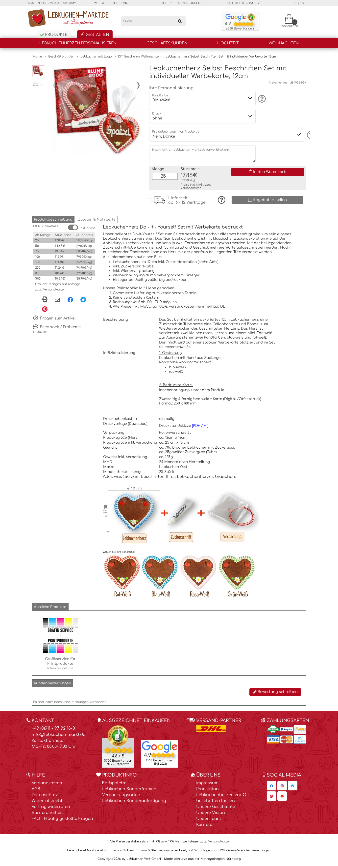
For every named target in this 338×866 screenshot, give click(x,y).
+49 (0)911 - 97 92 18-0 (53, 728)
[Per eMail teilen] (57, 300)
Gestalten (96, 34)
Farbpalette (114, 783)
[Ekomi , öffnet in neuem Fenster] (118, 746)
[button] (53, 219)
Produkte (56, 34)
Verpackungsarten (121, 795)
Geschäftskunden (166, 43)
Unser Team (208, 818)
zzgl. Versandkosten (50, 289)
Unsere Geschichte (215, 807)
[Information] (261, 99)
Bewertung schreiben (277, 692)
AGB (36, 789)
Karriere (204, 824)
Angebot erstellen (269, 200)
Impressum (207, 783)
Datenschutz (45, 795)
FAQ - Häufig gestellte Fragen (62, 818)
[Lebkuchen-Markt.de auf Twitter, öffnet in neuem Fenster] (292, 785)
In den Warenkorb (269, 172)
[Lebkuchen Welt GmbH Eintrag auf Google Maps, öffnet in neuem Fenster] (159, 747)
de (295, 3)
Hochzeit (228, 43)
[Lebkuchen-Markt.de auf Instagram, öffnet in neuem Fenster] (282, 785)
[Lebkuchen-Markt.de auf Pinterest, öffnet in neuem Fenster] (271, 796)
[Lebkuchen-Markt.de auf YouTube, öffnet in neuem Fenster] (282, 796)
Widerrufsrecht (47, 801)
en (302, 3)
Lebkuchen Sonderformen (129, 789)
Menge (158, 169)
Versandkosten (191, 188)
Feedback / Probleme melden (57, 329)
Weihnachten (284, 43)
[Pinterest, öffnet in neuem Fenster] (45, 309)
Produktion (207, 789)
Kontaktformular (48, 740)
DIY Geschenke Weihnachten (139, 56)
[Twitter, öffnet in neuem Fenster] (83, 299)
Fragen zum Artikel (57, 318)
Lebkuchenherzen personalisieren (78, 43)
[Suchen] (180, 21)
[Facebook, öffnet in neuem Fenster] (70, 299)
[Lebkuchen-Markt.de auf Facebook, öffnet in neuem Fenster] (271, 785)
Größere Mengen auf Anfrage (57, 284)
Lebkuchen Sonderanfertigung (134, 801)
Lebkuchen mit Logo (96, 56)
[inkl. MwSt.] (73, 227)
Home (37, 56)
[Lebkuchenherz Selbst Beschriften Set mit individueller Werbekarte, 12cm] (96, 110)
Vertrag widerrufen (51, 807)
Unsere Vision (210, 812)
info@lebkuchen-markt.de (58, 734)
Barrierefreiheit (47, 812)
